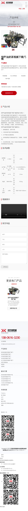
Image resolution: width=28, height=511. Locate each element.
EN (24, 8)
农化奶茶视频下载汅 (6, 358)
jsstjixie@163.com (7, 468)
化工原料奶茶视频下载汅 (7, 360)
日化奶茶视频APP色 (6, 379)
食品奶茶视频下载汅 (6, 354)
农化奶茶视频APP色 (6, 381)
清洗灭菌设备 (4, 362)
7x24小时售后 (13, 76)
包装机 (2, 366)
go (26, 6)
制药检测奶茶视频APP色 (7, 375)
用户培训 (7, 79)
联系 (2, 399)
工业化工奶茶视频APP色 (7, 383)
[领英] (8, 444)
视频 (2, 405)
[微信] (12, 444)
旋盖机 (2, 364)
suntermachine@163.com (9, 470)
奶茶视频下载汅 (5, 385)
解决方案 (3, 401)
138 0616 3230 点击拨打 (9, 464)
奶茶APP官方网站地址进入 (7, 403)
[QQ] (1, 444)
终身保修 (4, 76)
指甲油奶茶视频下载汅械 (9, 113)
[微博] (5, 444)
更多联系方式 (9, 93)
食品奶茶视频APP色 (6, 377)
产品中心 (3, 393)
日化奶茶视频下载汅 (6, 356)
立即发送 (5, 267)
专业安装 (23, 76)
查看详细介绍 (13, 308)
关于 (2, 397)
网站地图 (2, 506)
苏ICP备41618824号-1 (19, 450)
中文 (20, 8)
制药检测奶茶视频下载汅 (7, 352)
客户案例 (3, 395)
